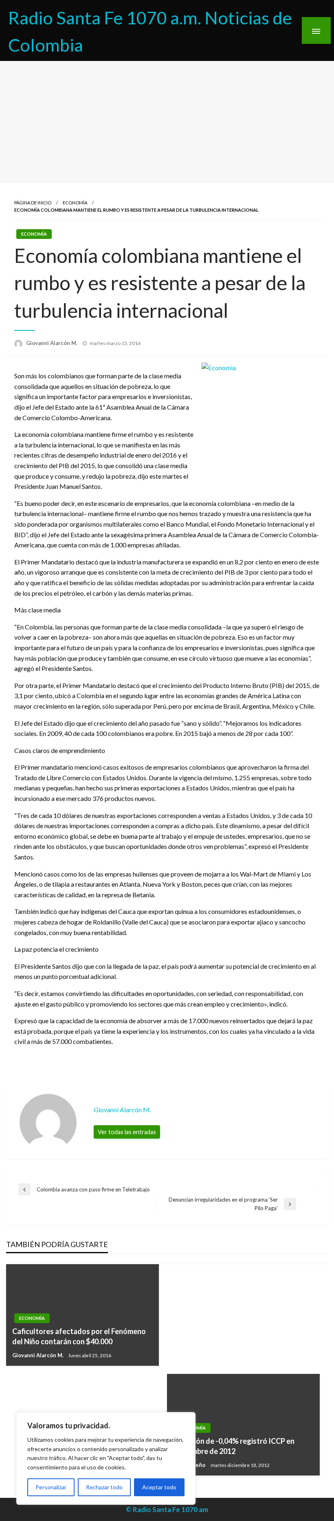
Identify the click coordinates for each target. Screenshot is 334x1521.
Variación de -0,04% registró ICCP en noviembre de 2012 (233, 1446)
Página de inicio (32, 202)
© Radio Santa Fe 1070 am (167, 1509)
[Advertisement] (167, 122)
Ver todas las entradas (127, 1131)
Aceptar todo (159, 1487)
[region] (106, 1458)
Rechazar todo (104, 1487)
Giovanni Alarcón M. (52, 343)
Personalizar (50, 1487)
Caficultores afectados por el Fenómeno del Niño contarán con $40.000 (79, 1336)
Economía (75, 202)
